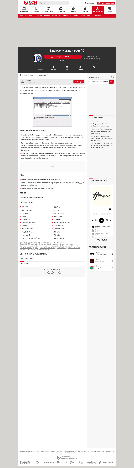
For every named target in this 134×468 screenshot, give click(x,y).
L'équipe (34, 451)
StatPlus (57, 207)
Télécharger (33, 75)
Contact (53, 451)
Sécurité (75, 15)
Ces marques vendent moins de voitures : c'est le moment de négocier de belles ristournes (102, 138)
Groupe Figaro (60, 453)
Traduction (31, 250)
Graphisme (47, 15)
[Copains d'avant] (70, 462)
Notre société (40, 451)
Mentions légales (109, 451)
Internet (54, 15)
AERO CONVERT (59, 216)
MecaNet (57, 232)
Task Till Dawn (59, 229)
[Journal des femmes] (25, 462)
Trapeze (24, 226)
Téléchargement (97, 11)
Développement (38, 15)
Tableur (22, 250)
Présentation (61, 248)
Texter (24, 216)
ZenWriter (25, 213)
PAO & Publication (26, 248)
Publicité (47, 451)
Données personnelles (70, 451)
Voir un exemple (109, 85)
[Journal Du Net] (36, 462)
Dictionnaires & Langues (49, 244)
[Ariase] (91, 462)
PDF (80, 183)
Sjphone (25, 206)
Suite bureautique (74, 248)
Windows (43, 87)
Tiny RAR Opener (28, 232)
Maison (73, 11)
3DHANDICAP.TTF (60, 226)
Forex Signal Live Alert (62, 223)
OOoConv (53, 69)
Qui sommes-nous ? (25, 451)
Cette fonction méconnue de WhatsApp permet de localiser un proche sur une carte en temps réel (101, 124)
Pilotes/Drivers (67, 15)
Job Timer (57, 210)
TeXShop (57, 219)
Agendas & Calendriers (28, 242)
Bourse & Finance (44, 242)
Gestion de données (27, 246)
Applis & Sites (48, 11)
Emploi (99, 15)
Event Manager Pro (60, 238)
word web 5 (26, 235)
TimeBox (57, 235)
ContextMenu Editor (29, 223)
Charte (98, 451)
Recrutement (60, 451)
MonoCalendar (27, 210)
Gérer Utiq (93, 451)
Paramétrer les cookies (83, 451)
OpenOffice (26, 145)
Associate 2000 (27, 229)
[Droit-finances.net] (60, 462)
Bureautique (28, 15)
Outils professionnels (69, 246)
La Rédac (28, 81)
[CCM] (30, 3)
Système (82, 15)
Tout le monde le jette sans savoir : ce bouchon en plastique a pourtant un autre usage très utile (102, 145)
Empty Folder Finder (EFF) (31, 238)
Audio (21, 15)
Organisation (55, 246)
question (107, 3)
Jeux (60, 15)
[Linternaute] (48, 462)
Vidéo (88, 15)
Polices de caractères (47, 248)
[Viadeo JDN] (81, 462)
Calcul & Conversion (59, 242)
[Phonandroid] (106, 462)
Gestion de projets (42, 246)
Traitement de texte (43, 250)
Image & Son (61, 11)
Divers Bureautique (66, 244)
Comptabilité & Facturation (29, 244)
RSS (103, 451)
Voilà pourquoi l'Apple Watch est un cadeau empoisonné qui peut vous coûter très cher (101, 131)
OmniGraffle (26, 219)
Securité (85, 11)
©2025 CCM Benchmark (71, 453)
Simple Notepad (59, 213)
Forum (110, 11)
